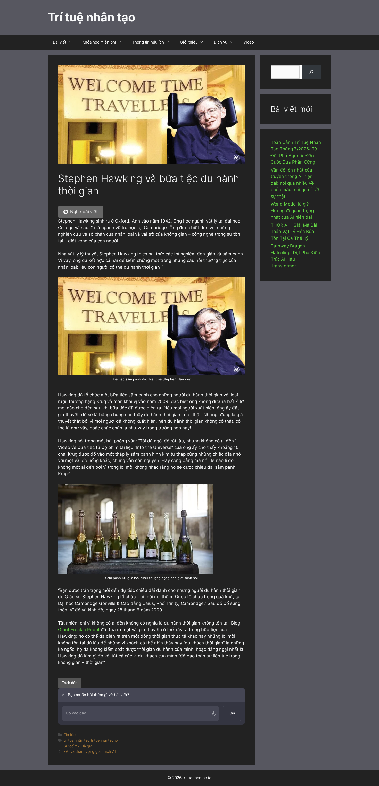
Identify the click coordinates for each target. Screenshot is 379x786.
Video (248, 42)
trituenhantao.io (104, 740)
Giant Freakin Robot (79, 629)
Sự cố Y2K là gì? (78, 746)
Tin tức (70, 734)
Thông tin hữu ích (148, 42)
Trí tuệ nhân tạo (91, 17)
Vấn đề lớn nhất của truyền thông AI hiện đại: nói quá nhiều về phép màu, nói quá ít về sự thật (295, 183)
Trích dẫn (69, 683)
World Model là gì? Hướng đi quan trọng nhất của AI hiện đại (292, 210)
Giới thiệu (189, 42)
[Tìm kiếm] (311, 72)
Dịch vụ (220, 42)
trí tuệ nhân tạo (77, 740)
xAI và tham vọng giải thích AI (90, 751)
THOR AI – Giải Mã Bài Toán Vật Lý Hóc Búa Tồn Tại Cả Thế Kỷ (294, 232)
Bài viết (59, 42)
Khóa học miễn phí (99, 42)
